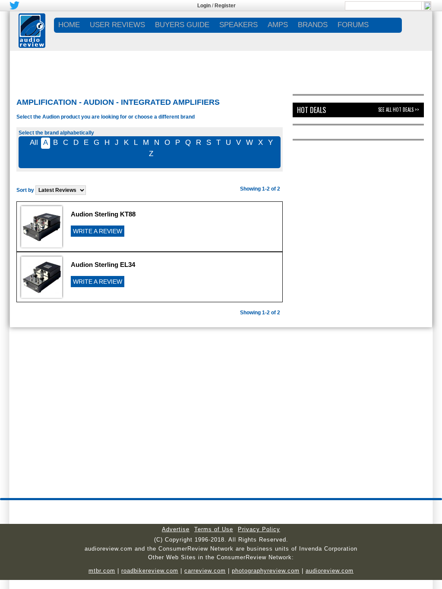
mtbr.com (101, 570)
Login (204, 6)
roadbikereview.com (149, 570)
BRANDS (313, 25)
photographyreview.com (266, 570)
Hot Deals (311, 110)
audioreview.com (330, 570)
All (34, 142)
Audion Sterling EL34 (103, 264)
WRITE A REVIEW (97, 231)
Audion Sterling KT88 (103, 214)
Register (225, 6)
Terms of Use (213, 529)
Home (69, 25)
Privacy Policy (259, 529)
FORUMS (353, 25)
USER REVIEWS (117, 25)
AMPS (278, 25)
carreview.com (205, 570)
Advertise (175, 529)
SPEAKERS (238, 25)
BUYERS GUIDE (182, 25)
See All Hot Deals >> (398, 109)
